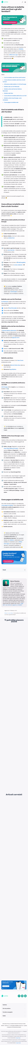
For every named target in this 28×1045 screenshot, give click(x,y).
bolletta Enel (11, 238)
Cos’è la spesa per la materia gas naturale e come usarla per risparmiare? (13, 918)
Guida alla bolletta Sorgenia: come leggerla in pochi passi (13, 800)
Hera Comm (20, 360)
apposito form (15, 337)
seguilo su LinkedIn (17, 605)
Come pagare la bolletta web (11, 102)
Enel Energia (14, 291)
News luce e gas (12, 673)
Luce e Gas (10, 613)
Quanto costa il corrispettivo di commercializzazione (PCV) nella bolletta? (13, 847)
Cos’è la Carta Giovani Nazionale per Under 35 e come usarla (13, 783)
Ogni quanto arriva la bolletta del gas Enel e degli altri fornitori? (13, 865)
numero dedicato (18, 264)
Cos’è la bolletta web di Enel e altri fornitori (14, 77)
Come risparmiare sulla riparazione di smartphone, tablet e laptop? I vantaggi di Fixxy (14, 699)
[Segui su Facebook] (19, 996)
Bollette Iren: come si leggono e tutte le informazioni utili (12, 973)
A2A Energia (4, 387)
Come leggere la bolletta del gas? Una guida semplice (13, 955)
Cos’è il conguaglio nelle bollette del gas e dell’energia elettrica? (12, 900)
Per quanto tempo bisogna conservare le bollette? (12, 882)
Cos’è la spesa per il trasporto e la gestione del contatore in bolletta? (14, 912)
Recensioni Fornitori (17, 646)
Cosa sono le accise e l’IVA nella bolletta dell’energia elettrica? (12, 924)
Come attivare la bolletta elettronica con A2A (15, 95)
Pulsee (10, 646)
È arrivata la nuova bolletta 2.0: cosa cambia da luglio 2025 (14, 853)
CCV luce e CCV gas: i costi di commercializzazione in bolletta (10, 835)
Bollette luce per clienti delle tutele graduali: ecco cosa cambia (13, 823)
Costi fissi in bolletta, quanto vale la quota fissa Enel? (14, 906)
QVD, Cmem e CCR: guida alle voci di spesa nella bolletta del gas (13, 841)
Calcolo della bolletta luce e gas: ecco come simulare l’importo (13, 806)
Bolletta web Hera (8, 93)
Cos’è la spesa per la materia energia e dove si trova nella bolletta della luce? (14, 937)
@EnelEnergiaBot (21, 262)
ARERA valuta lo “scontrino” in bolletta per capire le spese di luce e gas (13, 859)
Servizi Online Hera (15, 365)
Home (5, 613)
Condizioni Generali (14, 1023)
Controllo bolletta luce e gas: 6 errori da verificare (12, 949)
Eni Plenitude (4, 301)
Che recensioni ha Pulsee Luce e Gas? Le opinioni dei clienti (13, 643)
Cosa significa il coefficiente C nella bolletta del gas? (14, 817)
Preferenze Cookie (21, 1023)
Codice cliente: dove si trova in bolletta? (12, 811)
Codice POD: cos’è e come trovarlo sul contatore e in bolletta (12, 967)
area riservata (11, 250)
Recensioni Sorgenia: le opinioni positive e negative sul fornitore (13, 756)
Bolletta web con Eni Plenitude (11, 86)
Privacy (6, 1023)
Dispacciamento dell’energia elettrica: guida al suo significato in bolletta (14, 829)
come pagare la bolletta (7, 505)
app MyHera (13, 369)
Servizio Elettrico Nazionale (9, 330)
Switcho (12, 540)
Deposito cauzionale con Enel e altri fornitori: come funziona (13, 888)
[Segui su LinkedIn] (25, 996)
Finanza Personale (12, 702)
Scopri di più (18, 1037)
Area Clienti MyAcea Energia (11, 448)
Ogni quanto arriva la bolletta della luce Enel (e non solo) (14, 871)
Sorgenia (20, 758)
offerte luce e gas (13, 54)
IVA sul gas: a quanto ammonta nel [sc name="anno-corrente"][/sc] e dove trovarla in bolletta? (14, 930)
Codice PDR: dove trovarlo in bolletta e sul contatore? (13, 961)
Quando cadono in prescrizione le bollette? (13, 876)
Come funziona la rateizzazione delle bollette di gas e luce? (14, 894)
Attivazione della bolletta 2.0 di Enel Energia (15, 84)
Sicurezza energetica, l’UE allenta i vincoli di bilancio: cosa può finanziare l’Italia (14, 728)
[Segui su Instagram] (22, 996)
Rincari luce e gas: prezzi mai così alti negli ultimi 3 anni (13, 671)
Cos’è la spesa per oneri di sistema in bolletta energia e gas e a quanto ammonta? (13, 943)
